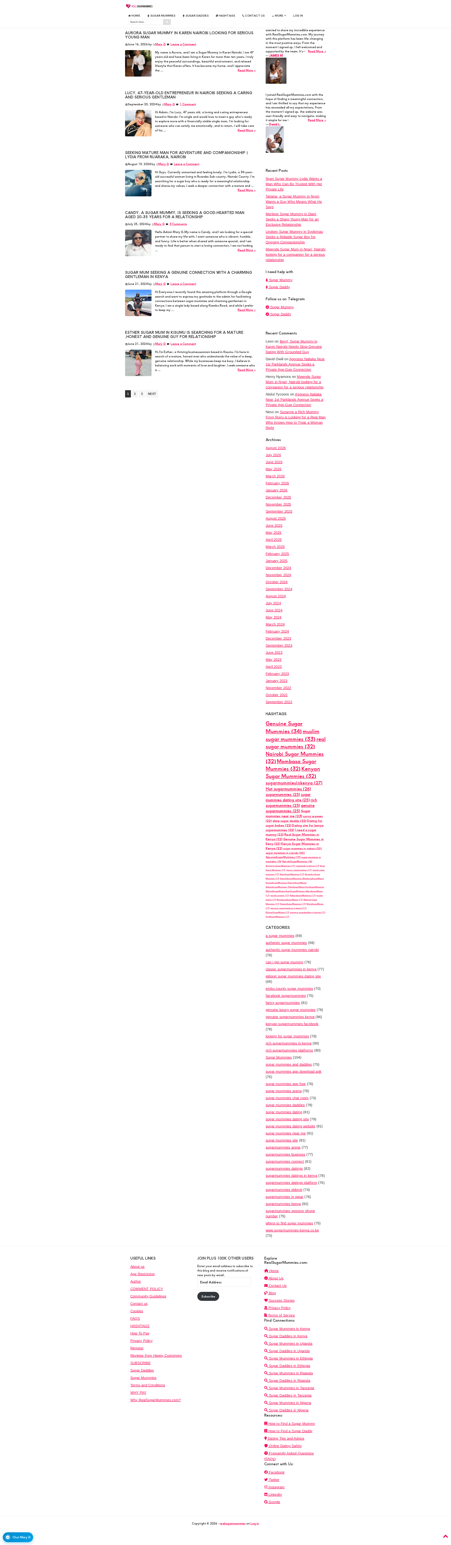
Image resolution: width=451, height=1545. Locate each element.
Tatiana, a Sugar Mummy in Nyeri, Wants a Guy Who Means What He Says (294, 201)
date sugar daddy (289, 820)
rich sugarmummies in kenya (288, 1043)
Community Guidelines (148, 1296)
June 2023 (274, 652)
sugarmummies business (285, 1154)
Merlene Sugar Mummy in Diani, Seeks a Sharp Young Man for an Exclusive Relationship (292, 219)
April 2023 (274, 667)
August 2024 (276, 596)
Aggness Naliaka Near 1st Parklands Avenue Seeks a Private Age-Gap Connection (295, 364)
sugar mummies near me (286, 1133)
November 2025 (278, 504)
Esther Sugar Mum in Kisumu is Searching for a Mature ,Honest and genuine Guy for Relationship (184, 334)
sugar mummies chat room (287, 1098)
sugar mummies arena (284, 1091)
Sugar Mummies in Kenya (289, 1329)
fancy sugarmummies (283, 1003)
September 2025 (279, 511)
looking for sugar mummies (287, 1036)
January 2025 (276, 561)
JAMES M (276, 55)
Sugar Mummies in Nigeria (289, 1403)
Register (137, 1348)
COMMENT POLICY (146, 1289)
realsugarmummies (232, 1523)
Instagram (276, 1487)
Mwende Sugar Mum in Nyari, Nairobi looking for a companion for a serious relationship (295, 254)
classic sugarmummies (299, 870)
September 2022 (279, 702)
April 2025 (274, 540)
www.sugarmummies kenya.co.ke (292, 1230)
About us (137, 1267)
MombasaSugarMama (290, 899)
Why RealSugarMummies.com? (155, 1400)
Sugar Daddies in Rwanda (289, 1381)
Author (135, 1281)
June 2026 (274, 462)
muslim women (279, 895)
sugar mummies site (282, 1140)
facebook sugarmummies (286, 996)
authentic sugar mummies (286, 943)
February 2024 (277, 631)
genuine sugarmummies (290, 807)
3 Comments (178, 224)
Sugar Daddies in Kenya (287, 1336)
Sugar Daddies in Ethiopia (289, 1366)
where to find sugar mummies (289, 1223)
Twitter (274, 1480)
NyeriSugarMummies (292, 874)
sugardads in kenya (307, 865)
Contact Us (277, 1286)
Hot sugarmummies (288, 788)
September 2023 (279, 645)
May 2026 (274, 469)
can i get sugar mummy (284, 962)
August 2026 (276, 448)
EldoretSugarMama (277, 912)
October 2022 (277, 695)
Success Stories (281, 1300)
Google (274, 1502)
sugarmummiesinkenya (294, 783)
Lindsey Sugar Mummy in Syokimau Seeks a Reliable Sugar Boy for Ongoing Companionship (294, 237)
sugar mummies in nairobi (285, 853)
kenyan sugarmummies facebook (292, 1024)
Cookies (136, 1311)
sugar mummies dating (284, 1112)
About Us (275, 1278)
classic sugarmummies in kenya (291, 969)
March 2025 (275, 547)
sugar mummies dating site (288, 797)
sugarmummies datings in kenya (291, 1176)
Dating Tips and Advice (285, 1438)
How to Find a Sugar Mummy (291, 1424)
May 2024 (274, 617)
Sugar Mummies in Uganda (290, 1343)
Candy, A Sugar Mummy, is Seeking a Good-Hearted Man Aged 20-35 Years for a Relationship (185, 214)
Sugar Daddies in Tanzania (289, 1395)
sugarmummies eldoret (284, 1190)
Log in (255, 1523)
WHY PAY (138, 1393)
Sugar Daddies (142, 1370)
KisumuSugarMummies (293, 904)
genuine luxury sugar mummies (291, 1010)
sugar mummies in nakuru (302, 848)
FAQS (135, 1318)
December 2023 (278, 638)
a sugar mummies (280, 936)
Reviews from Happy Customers (156, 1355)
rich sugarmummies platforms (289, 1050)
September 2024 (279, 589)
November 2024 (278, 575)
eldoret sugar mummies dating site (293, 976)
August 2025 (276, 518)
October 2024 (277, 582)
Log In (298, 15)
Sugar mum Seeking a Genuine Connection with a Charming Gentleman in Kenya (188, 274)
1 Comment (188, 104)
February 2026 (277, 483)
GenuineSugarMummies (283, 857)
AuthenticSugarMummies (280, 865)
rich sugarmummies (291, 802)
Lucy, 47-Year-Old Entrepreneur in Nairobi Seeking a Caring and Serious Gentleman (188, 94)
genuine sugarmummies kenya (290, 1017)
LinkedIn (274, 1494)
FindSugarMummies (277, 916)
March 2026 (275, 476)
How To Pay (139, 1333)
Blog (272, 1293)
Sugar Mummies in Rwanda (290, 1373)
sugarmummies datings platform (291, 1183)
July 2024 (273, 603)
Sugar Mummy (280, 280)
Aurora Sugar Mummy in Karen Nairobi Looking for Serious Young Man (189, 35)
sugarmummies (283, 794)
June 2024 (274, 610)
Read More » (247, 70)
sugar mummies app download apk (293, 1071)
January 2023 (276, 681)
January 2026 (276, 490)
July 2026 (273, 455)
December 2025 (278, 497)
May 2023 (274, 660)
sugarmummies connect (285, 1161)
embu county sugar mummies (289, 989)
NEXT (152, 393)
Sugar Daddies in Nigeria (288, 1410)
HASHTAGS (140, 1326)
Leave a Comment (183, 44)
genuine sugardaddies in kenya (307, 912)
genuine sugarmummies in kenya (288, 908)
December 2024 (278, 568)
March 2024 (275, 624)
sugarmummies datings (284, 1168)
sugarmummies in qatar (284, 1197)
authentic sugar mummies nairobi (292, 950)
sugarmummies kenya (283, 1204)
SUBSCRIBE (140, 1363)
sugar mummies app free (286, 1084)
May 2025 (274, 533)
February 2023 (277, 674)
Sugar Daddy (279, 287)
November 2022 (278, 688)
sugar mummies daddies (285, 1105)
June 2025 (274, 525)
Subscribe (208, 1296)
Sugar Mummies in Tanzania (291, 1388)
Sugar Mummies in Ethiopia (290, 1358)
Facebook (276, 1472)
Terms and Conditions (147, 1385)
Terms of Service (281, 1315)
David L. (275, 124)
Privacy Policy (141, 1341)
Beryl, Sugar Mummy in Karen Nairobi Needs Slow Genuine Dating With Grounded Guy (294, 346)
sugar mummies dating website (290, 1126)
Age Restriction (142, 1274)
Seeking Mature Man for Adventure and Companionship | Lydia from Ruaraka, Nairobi (186, 154)
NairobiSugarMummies (297, 861)
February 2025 (277, 554)
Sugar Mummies (279, 1057)
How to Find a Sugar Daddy (290, 1431)
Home (273, 1271)
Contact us (139, 1304)
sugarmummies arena (283, 1147)
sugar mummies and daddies (289, 1064)
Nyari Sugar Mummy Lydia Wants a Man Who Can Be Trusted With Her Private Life (294, 184)
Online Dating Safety (285, 1446)
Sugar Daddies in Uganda (289, 1351)
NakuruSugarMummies (303, 895)
